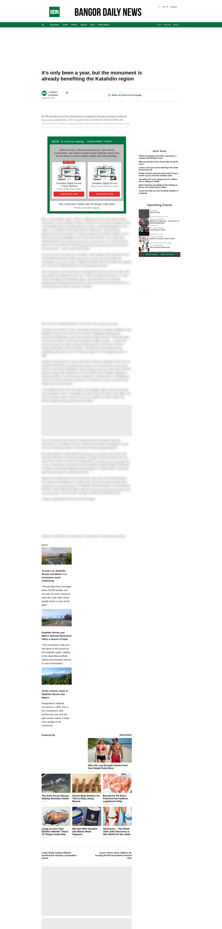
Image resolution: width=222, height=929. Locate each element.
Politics (74, 25)
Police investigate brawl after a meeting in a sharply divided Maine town (157, 157)
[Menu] (43, 24)
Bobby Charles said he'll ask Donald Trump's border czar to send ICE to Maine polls (158, 174)
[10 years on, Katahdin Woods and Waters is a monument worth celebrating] (57, 565)
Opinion (84, 25)
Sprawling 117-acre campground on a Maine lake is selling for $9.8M (158, 180)
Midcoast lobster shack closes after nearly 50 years (158, 163)
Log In (159, 25)
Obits (92, 25)
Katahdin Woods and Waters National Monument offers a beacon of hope (56, 636)
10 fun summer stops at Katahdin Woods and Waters (55, 694)
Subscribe (167, 25)
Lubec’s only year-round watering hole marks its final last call (158, 169)
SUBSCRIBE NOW (69, 194)
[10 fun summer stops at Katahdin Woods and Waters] (57, 685)
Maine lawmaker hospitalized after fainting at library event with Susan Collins (158, 186)
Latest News (54, 25)
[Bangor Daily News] (52, 16)
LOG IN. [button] (96, 208)
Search (176, 25)
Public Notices (103, 25)
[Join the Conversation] (67, 92)
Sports (65, 25)
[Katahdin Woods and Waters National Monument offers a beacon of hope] (57, 626)
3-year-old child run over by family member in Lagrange (158, 192)
